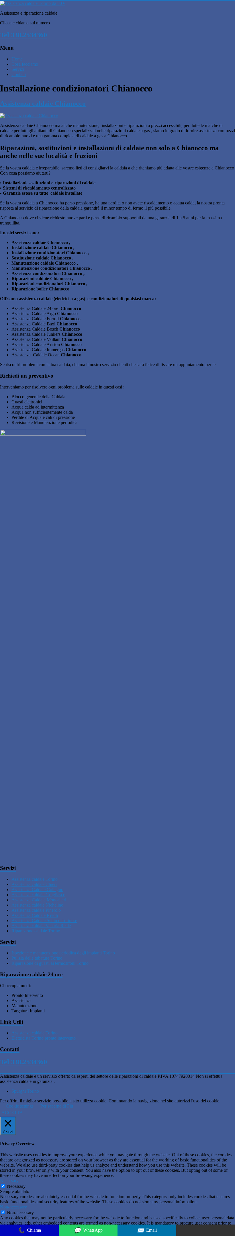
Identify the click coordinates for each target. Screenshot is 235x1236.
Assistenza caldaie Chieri (34, 884)
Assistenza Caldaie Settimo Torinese (44, 920)
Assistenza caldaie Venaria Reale (41, 925)
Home (17, 58)
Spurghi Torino (25, 1091)
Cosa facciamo (24, 64)
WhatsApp (88, 1230)
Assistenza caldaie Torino (34, 879)
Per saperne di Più (56, 1106)
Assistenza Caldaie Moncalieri (38, 899)
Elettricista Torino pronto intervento (43, 1038)
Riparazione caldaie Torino (35, 930)
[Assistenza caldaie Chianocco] (29, 115)
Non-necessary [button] (13, 1206)
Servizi (17, 69)
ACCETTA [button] (12, 1112)
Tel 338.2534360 (23, 35)
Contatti (18, 74)
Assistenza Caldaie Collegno (37, 889)
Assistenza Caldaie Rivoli (34, 915)
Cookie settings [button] (20, 1106)
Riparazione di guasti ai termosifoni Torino (50, 963)
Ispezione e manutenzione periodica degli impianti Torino (63, 952)
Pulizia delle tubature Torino (36, 958)
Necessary (16, 1186)
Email (147, 1230)
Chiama (29, 1230)
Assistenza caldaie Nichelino (37, 905)
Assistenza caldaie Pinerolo (36, 910)
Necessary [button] (9, 1180)
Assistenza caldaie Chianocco (43, 103)
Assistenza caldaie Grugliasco (38, 894)
